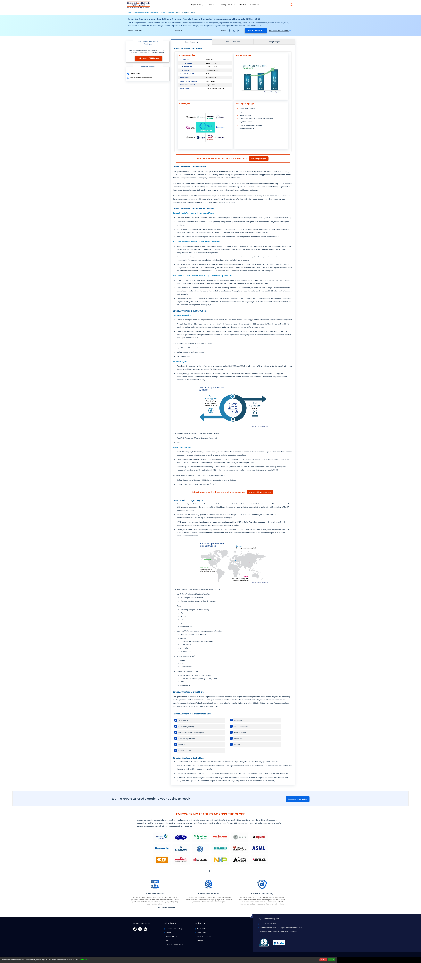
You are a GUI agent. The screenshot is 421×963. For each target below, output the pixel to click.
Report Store (196, 5)
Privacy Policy (201, 933)
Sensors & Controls (167, 13)
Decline (323, 960)
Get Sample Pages (258, 158)
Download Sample (149, 58)
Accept (331, 960)
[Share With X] (234, 30)
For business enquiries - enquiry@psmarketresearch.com (280, 928)
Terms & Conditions (203, 936)
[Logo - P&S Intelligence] (138, 5)
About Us (242, 5)
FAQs (167, 940)
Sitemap (199, 940)
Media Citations (171, 936)
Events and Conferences (174, 944)
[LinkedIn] (145, 929)
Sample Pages (274, 42)
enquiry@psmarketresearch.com (141, 78)
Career (168, 933)
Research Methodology (173, 929)
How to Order (201, 929)
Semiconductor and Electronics (146, 13)
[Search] (291, 4)
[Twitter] (140, 929)
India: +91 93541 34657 (267, 924)
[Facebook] (135, 929)
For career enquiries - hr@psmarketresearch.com (278, 932)
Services (211, 5)
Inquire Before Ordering (279, 31)
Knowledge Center (225, 5)
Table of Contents (233, 42)
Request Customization (297, 799)
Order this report (255, 31)
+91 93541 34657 (135, 74)
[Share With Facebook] (229, 30)
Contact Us (254, 5)
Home (130, 13)
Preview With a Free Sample (260, 492)
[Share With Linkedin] (238, 30)
